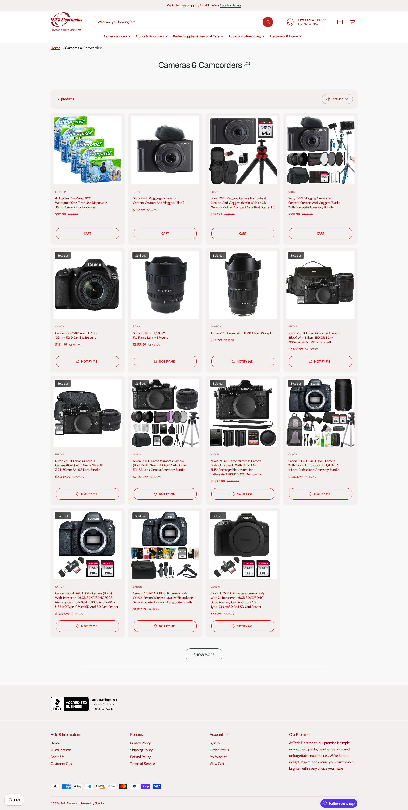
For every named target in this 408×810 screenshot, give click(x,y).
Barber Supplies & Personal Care (196, 36)
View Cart (217, 764)
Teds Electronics (70, 803)
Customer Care (62, 764)
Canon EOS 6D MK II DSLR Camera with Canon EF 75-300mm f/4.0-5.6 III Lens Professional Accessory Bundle (314, 465)
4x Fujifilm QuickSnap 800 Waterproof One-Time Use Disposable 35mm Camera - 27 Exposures (81, 202)
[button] (352, 22)
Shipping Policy (141, 750)
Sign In (215, 743)
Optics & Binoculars (150, 36)
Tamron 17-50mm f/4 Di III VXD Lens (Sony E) (242, 333)
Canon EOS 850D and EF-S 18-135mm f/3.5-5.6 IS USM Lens (76, 335)
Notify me (89, 361)
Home (55, 48)
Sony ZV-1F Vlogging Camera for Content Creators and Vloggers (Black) (158, 200)
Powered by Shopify (92, 803)
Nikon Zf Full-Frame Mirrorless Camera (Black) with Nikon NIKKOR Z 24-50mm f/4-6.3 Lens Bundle (79, 465)
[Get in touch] (340, 22)
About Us (57, 757)
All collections (61, 750)
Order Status (219, 750)
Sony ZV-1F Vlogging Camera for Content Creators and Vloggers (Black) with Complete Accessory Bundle (314, 202)
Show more (204, 655)
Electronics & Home (284, 36)
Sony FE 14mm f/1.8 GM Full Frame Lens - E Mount (150, 335)
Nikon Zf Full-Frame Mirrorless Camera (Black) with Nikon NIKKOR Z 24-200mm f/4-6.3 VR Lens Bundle (313, 337)
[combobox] (183, 22)
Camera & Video (115, 36)
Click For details (230, 5)
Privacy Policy (140, 743)
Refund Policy (140, 757)
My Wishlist (218, 757)
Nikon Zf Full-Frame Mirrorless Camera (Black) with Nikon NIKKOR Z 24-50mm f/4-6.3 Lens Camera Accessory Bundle (160, 465)
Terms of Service (142, 764)
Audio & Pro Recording (245, 36)
